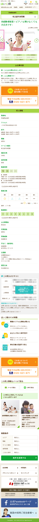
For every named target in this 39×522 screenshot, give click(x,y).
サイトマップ (25, 473)
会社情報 (5, 467)
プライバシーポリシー (9, 473)
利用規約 (23, 467)
